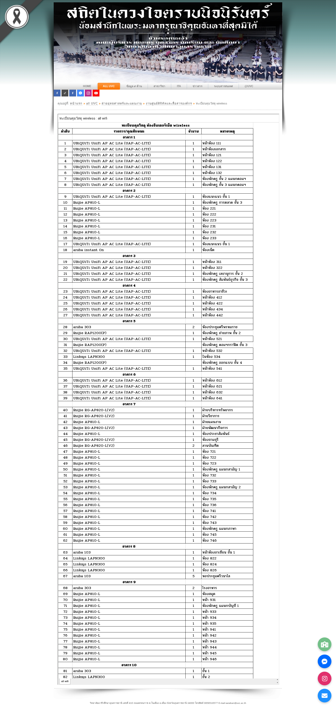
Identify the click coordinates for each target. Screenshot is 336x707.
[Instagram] (324, 678)
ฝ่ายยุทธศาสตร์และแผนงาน (122, 103)
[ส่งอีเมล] (324, 695)
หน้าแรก (76, 103)
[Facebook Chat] (324, 661)
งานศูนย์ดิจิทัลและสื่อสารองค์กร (169, 103)
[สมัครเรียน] (324, 644)
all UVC (92, 103)
